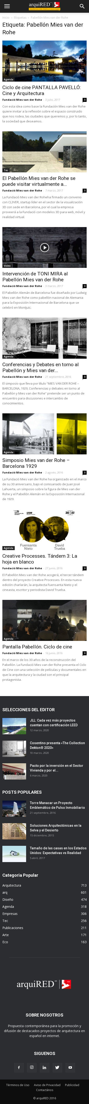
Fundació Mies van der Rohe (22, 99)
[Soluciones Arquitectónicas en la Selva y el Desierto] (14, 831)
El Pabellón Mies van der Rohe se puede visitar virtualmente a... (38, 181)
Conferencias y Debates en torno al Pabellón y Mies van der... (40, 367)
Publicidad (72, 1085)
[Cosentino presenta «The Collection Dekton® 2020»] (14, 749)
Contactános (44, 1090)
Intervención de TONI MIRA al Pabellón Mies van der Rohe (35, 276)
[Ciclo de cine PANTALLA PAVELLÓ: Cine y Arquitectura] (44, 61)
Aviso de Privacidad (47, 1085)
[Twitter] (57, 1067)
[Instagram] (32, 1067)
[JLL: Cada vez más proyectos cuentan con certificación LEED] (14, 726)
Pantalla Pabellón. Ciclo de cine (37, 647)
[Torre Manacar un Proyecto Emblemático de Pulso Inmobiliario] (14, 809)
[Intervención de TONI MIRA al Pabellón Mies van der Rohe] (44, 247)
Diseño (7, 899)
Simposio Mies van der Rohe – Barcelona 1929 (36, 463)
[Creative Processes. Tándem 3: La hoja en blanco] (44, 529)
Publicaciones (12, 928)
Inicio (5, 18)
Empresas (10, 913)
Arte (5, 935)
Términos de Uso (17, 1085)
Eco (5, 942)
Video (7, 265)
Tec (6, 170)
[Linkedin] (44, 1067)
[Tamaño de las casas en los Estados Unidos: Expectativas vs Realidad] (14, 854)
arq (4, 892)
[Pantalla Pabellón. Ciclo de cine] (44, 620)
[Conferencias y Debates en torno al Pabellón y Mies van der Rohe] (44, 338)
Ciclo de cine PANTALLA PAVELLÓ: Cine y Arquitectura (41, 90)
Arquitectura (11, 885)
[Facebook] (19, 1067)
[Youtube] (70, 1067)
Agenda (8, 79)
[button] (82, 6)
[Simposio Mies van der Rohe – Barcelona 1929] (44, 433)
